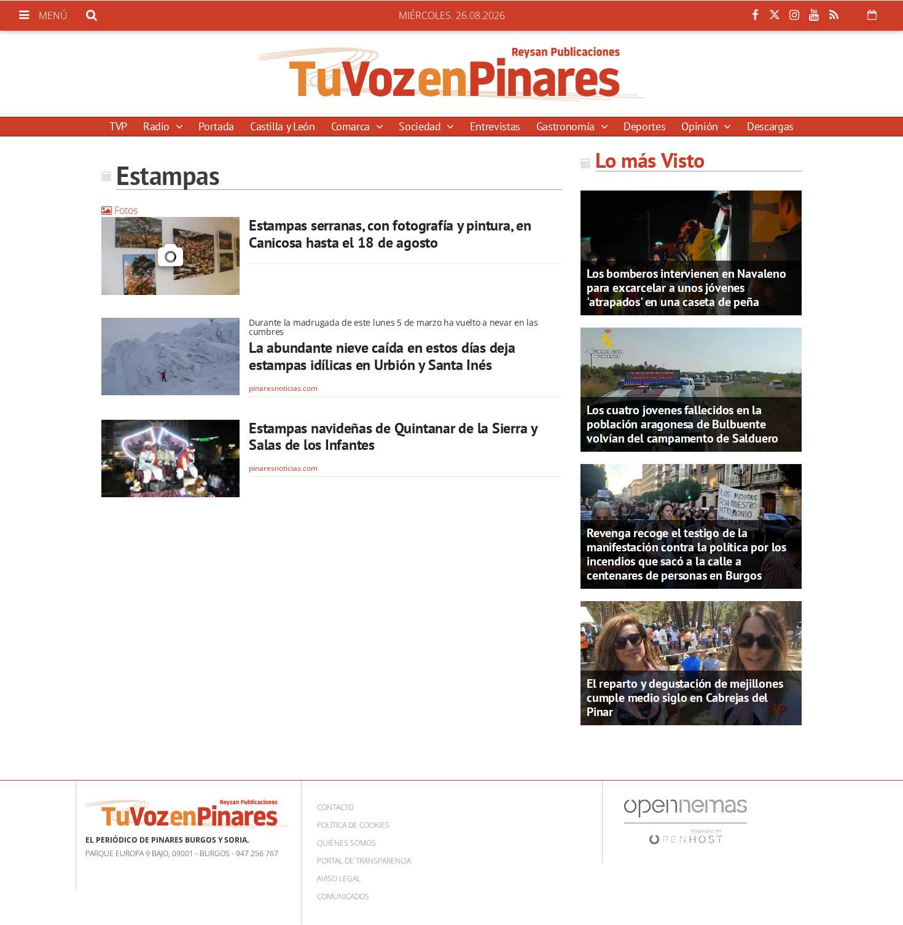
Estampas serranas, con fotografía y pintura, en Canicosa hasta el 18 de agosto (390, 234)
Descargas (770, 126)
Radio (158, 126)
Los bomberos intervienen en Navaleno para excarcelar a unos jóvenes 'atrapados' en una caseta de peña (686, 288)
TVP (118, 126)
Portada (215, 126)
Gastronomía (567, 126)
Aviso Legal (339, 878)
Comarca (352, 126)
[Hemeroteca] (872, 15)
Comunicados (343, 896)
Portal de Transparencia (364, 861)
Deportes (644, 126)
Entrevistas (495, 126)
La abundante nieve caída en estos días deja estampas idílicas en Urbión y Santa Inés (382, 356)
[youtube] (814, 15)
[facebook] (755, 15)
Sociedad (421, 126)
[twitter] (774, 15)
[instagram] (794, 15)
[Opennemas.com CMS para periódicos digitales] (685, 821)
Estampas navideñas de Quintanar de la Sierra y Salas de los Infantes (393, 437)
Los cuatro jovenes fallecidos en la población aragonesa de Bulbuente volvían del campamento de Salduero (682, 424)
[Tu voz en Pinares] (451, 73)
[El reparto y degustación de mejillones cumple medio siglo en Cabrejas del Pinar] (691, 662)
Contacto (335, 807)
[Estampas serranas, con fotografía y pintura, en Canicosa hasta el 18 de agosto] (170, 256)
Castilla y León (282, 126)
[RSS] (833, 15)
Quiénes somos (346, 843)
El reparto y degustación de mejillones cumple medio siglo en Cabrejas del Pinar (685, 697)
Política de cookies (353, 825)
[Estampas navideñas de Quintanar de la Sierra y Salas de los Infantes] (170, 459)
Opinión (701, 126)
